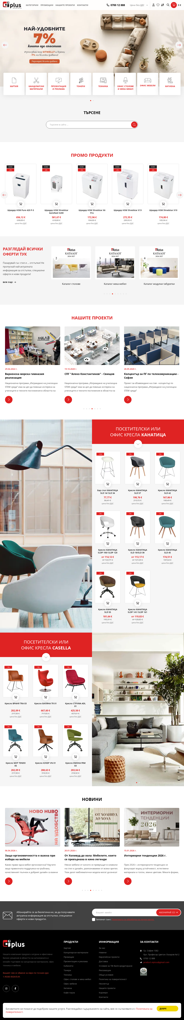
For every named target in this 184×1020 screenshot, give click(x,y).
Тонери (67, 970)
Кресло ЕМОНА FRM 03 (75, 764)
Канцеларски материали (76, 952)
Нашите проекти (65, 5)
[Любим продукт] (8, 200)
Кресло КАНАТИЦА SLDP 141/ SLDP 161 (137, 610)
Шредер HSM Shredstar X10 (128, 210)
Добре (163, 1008)
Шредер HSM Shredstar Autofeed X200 (21, 211)
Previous (5, 45)
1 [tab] (90, 100)
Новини (103, 952)
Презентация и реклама (76, 961)
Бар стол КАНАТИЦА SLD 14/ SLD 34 (107, 491)
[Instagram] (6, 988)
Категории (32, 5)
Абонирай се (167, 912)
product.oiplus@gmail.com (156, 962)
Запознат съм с (125, 919)
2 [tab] (93, 100)
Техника (68, 974)
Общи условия (106, 974)
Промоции (47, 5)
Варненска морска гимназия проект (148, 374)
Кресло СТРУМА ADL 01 (75, 705)
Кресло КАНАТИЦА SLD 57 (137, 491)
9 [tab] (126, 293)
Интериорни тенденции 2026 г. (88, 855)
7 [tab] (120, 293)
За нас (102, 948)
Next (179, 45)
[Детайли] (15, 200)
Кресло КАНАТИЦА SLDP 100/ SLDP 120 (107, 551)
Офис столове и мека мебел (77, 979)
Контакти (82, 5)
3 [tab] (109, 293)
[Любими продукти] (158, 5)
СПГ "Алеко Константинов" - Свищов (30, 374)
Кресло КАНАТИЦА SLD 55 (107, 610)
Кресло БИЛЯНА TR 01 (45, 703)
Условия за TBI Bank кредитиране (115, 965)
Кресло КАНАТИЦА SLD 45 (167, 551)
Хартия (67, 948)
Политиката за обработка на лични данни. (133, 919)
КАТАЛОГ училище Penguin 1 (159, 283)
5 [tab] (115, 293)
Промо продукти (92, 155)
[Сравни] (162, 5)
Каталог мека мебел (71, 283)
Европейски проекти (109, 957)
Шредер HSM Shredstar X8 (163, 210)
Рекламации (105, 970)
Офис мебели (70, 983)
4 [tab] (112, 293)
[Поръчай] (20, 204)
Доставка (103, 961)
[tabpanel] (14, 84)
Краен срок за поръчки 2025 (145, 855)
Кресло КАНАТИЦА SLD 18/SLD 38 (137, 551)
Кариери (103, 992)
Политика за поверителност (113, 979)
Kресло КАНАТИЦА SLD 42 (167, 491)
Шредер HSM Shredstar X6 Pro (56, 211)
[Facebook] (15, 988)
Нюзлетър (104, 983)
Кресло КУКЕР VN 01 (45, 763)
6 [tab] (117, 293)
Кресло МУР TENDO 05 (16, 764)
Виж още (14, 84)
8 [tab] (123, 293)
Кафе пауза (69, 992)
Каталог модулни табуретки (115, 283)
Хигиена (68, 988)
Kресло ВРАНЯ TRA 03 (16, 703)
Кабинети (68, 965)
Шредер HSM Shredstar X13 (92, 210)
